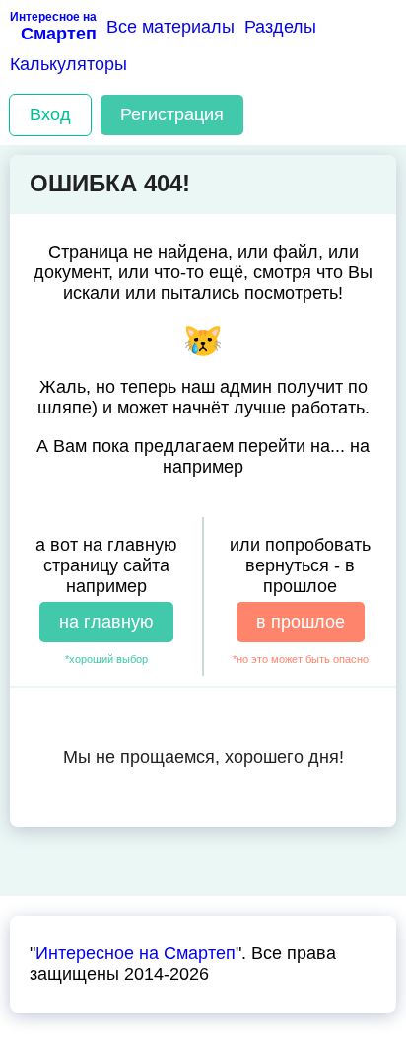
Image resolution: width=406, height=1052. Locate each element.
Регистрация (172, 114)
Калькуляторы (68, 64)
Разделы (280, 27)
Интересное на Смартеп (135, 953)
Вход (50, 114)
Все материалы (170, 27)
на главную (106, 622)
